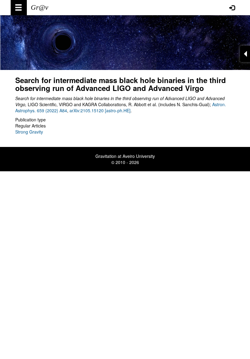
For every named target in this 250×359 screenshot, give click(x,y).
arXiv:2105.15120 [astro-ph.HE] (100, 110)
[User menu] (232, 7)
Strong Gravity (29, 132)
